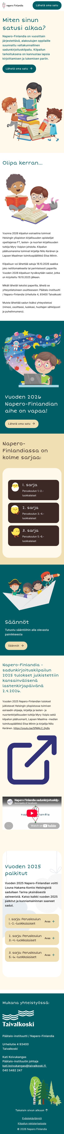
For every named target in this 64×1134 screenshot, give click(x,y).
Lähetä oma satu (47, 5)
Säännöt (14, 645)
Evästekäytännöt (32, 1118)
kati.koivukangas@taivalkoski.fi (24, 1066)
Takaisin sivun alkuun (30, 1110)
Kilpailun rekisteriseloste (32, 1123)
